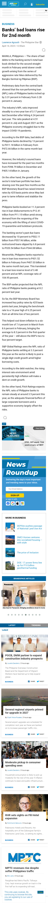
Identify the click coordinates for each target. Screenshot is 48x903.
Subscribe (40, 4)
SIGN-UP (15, 495)
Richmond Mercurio (14, 823)
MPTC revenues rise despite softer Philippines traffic (22, 869)
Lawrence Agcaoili (10, 42)
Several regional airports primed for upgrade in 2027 (24, 711)
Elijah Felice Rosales (14, 717)
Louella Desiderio (13, 663)
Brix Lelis (10, 876)
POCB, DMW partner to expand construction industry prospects (24, 657)
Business (8, 24)
